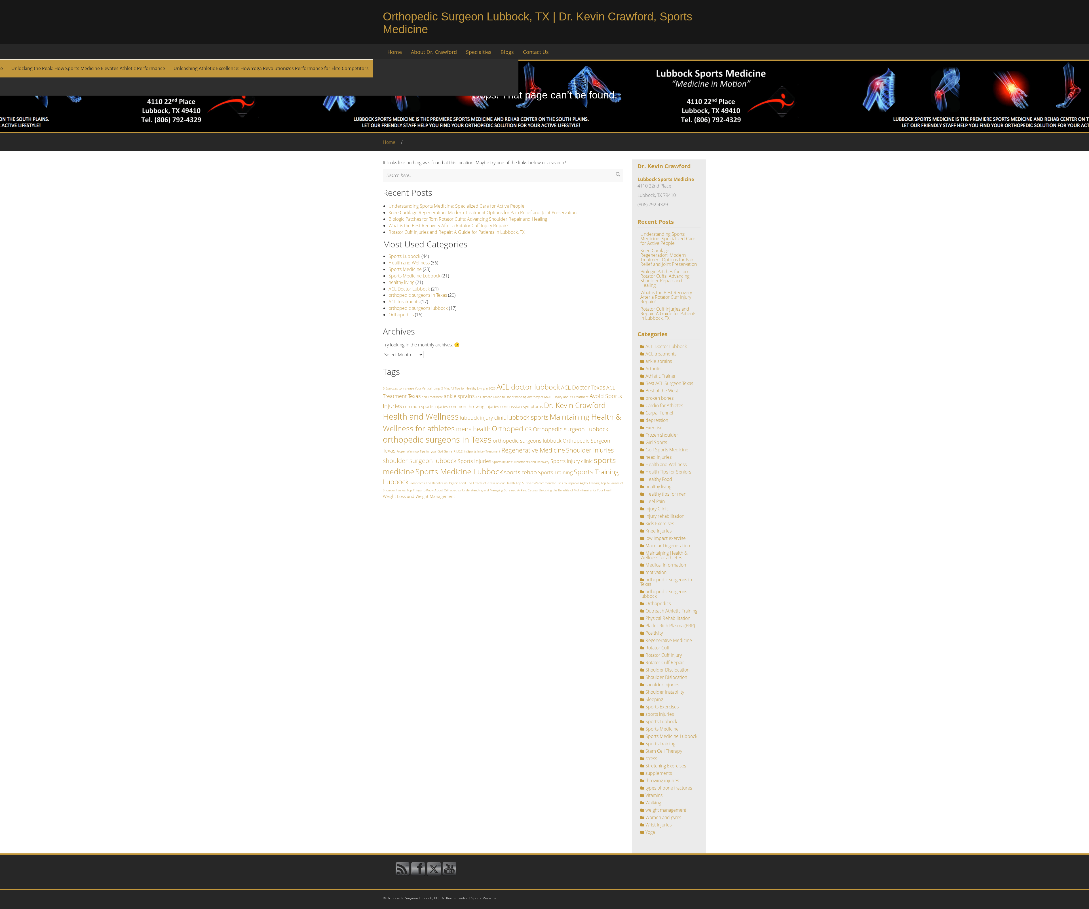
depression (656, 420)
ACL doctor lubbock (528, 387)
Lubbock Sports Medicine (666, 179)
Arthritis (653, 368)
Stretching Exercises (665, 766)
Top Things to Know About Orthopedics (434, 490)
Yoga (650, 832)
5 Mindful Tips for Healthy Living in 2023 (468, 388)
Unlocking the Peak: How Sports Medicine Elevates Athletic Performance (88, 68)
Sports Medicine (405, 269)
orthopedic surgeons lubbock (418, 308)
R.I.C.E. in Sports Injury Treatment (476, 451)
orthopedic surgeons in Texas (418, 295)
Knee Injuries (658, 531)
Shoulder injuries (590, 450)
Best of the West (661, 391)
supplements (658, 773)
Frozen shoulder (661, 435)
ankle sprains (459, 396)
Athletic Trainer (660, 376)
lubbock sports (527, 417)
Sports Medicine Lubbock (414, 276)
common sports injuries (425, 406)
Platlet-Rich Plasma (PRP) (670, 625)
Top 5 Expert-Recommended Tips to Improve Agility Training (558, 483)
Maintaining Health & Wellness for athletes (663, 555)
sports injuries (659, 714)
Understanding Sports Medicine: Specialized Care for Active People (456, 206)
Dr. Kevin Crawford (574, 405)
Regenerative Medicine (533, 450)
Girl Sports (656, 442)
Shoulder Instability (664, 692)
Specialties (478, 52)
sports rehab (520, 472)
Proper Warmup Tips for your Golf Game (424, 451)
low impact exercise (665, 538)
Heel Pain (655, 501)
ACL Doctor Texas (583, 387)
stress (651, 758)
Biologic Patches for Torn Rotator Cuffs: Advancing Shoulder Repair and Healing (468, 219)
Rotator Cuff (657, 648)
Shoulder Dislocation (666, 677)
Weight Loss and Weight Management (419, 496)
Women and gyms (663, 817)
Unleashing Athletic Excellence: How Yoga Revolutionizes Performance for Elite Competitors (271, 68)
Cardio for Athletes (664, 405)
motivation (655, 572)
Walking (653, 802)
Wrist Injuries (658, 825)
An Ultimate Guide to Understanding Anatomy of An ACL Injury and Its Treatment (532, 397)
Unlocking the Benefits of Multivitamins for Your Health (576, 490)
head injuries (658, 457)
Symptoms (417, 483)
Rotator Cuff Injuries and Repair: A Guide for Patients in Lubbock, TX (457, 232)
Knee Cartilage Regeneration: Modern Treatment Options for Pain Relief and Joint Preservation (483, 212)
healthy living (401, 282)
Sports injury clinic (571, 461)
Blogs (507, 52)
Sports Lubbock (404, 256)
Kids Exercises (659, 523)
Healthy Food (658, 479)
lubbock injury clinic (483, 417)
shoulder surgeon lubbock (420, 460)
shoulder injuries (662, 684)
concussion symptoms (521, 406)
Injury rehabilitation (664, 516)
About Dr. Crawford (434, 52)
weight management (665, 810)
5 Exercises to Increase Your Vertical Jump (411, 388)
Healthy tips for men (665, 494)
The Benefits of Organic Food (446, 483)
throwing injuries (662, 780)
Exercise (653, 427)
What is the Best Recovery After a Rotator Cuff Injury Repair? (448, 225)
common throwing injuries (474, 406)
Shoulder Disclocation (667, 670)
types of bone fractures (668, 788)
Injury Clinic (657, 509)
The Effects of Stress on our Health (491, 483)
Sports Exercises (662, 707)
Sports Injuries (474, 461)
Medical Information (665, 565)
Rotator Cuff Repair (664, 662)
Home (394, 52)
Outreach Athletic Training (671, 611)
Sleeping (654, 699)
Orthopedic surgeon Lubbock (570, 429)
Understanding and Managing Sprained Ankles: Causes (500, 490)
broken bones (659, 398)
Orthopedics (401, 315)
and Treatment (432, 397)
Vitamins (653, 795)
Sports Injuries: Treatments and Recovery (520, 462)
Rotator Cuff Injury (663, 655)
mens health (473, 428)
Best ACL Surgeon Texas (669, 383)
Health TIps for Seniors (668, 472)
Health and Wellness (409, 263)
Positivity (654, 633)
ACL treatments (404, 301)
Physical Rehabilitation (667, 618)
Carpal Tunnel (659, 413)
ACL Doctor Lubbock (409, 289)
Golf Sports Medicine (666, 450)
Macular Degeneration (667, 545)
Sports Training (555, 472)
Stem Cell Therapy (663, 751)
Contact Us (536, 52)
